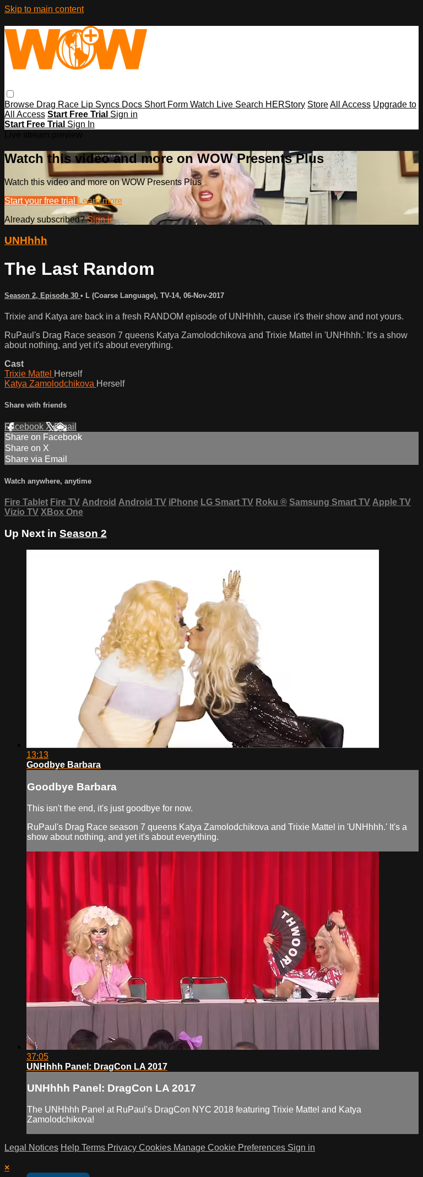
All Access (350, 104)
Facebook (25, 426)
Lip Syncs (101, 104)
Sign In (81, 124)
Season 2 (83, 533)
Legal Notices (31, 1147)
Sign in (124, 114)
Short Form (167, 104)
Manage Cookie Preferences (230, 1147)
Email (65, 426)
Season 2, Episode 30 (42, 295)
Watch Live (212, 104)
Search (250, 104)
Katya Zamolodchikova (50, 383)
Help (71, 1147)
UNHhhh (25, 240)
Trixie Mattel (29, 373)
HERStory (285, 104)
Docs (133, 104)
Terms (94, 1147)
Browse (20, 104)
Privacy (123, 1147)
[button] (10, 93)
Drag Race (58, 104)
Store (317, 104)
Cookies (156, 1147)
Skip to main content (44, 9)
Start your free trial (41, 200)
